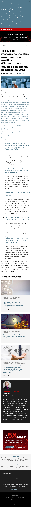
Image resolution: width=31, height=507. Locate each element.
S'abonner (15, 489)
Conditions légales (10, 497)
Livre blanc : (17, 170)
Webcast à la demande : (17, 218)
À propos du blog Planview (8, 472)
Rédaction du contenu (8, 473)
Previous (15, 458)
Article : (17, 194)
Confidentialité (21, 497)
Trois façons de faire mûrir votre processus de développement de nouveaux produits (13, 302)
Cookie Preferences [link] (15, 499)
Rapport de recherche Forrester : (16, 239)
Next (15, 466)
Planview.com (8, 29)
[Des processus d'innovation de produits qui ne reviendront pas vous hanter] (15, 321)
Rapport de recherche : (17, 146)
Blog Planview (15, 34)
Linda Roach (22, 73)
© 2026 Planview (15, 495)
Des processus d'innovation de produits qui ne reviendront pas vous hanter (14, 335)
